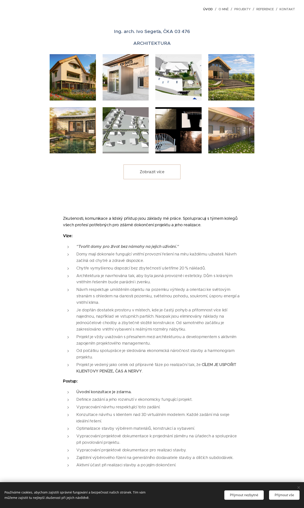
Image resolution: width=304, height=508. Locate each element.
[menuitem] (209, 9)
